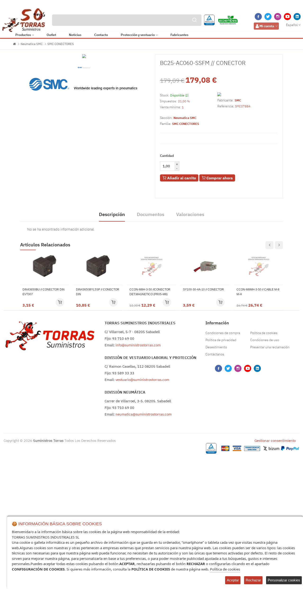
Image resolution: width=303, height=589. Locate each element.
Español (292, 25)
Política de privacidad (220, 340)
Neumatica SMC (32, 44)
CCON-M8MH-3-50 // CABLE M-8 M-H (257, 292)
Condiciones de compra (222, 333)
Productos (23, 35)
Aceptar (233, 580)
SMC (238, 100)
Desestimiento (216, 347)
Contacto (101, 35)
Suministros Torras (48, 440)
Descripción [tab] (112, 214)
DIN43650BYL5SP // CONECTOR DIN (97, 292)
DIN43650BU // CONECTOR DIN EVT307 (43, 292)
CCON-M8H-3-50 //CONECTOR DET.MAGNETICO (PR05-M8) (149, 292)
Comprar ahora (219, 178)
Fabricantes (179, 35)
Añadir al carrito (181, 178)
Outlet (51, 35)
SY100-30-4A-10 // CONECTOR (203, 289)
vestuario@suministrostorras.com (142, 379)
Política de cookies (263, 333)
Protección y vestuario (138, 35)
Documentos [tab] (150, 214)
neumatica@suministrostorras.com (144, 414)
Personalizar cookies (284, 580)
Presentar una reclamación (270, 347)
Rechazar (253, 580)
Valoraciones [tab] (190, 214)
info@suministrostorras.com (138, 345)
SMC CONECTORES (60, 44)
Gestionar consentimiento (275, 440)
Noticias (75, 35)
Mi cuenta (267, 26)
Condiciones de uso (264, 340)
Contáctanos (214, 354)
